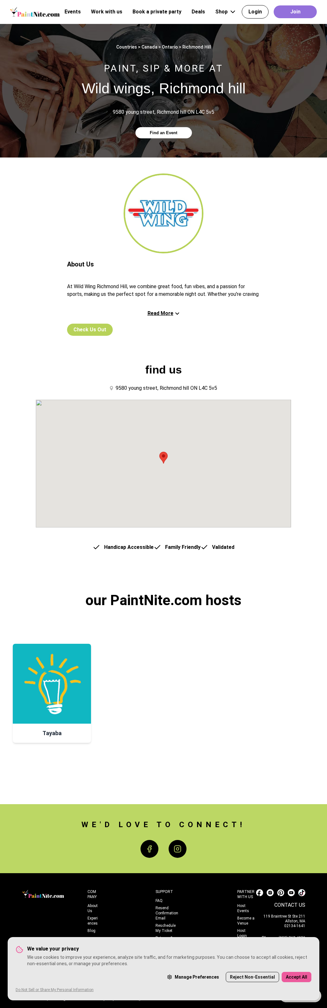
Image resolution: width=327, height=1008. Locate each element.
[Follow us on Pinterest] (280, 892)
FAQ (159, 900)
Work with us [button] (106, 12)
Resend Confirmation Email (167, 913)
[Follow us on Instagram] (270, 892)
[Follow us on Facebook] (259, 892)
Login (255, 12)
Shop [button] (221, 12)
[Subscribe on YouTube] (291, 892)
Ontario (170, 47)
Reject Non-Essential (252, 977)
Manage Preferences (197, 977)
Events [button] (73, 12)
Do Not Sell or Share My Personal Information (55, 990)
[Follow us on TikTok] (301, 892)
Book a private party (157, 12)
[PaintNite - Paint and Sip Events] (35, 11)
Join (295, 12)
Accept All (296, 977)
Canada (149, 47)
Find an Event (163, 132)
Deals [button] (198, 12)
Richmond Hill (196, 47)
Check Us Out (89, 330)
